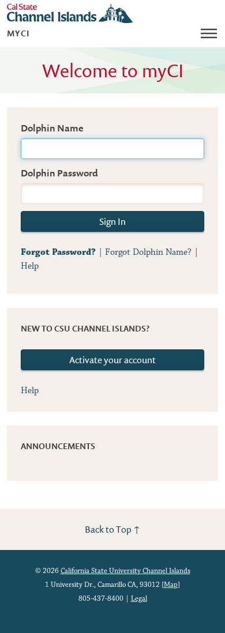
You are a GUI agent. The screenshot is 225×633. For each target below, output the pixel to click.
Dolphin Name (52, 128)
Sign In (112, 221)
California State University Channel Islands (125, 571)
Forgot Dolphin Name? (148, 252)
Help (30, 266)
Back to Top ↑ (112, 529)
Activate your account (112, 359)
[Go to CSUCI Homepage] (70, 13)
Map (171, 585)
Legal (139, 598)
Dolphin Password (59, 173)
